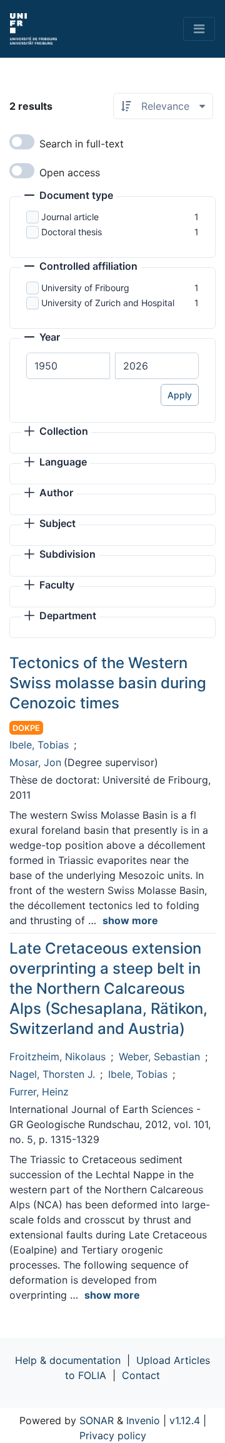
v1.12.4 (184, 1420)
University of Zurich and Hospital (107, 302)
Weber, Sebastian (159, 1056)
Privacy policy (112, 1435)
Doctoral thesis (71, 231)
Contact (141, 1375)
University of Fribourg (85, 287)
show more (130, 920)
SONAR (96, 1420)
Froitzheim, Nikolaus (57, 1056)
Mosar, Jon (35, 762)
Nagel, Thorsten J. (52, 1074)
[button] (69, 196)
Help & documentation (68, 1360)
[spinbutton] (68, 366)
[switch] (21, 141)
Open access (69, 172)
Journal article (70, 216)
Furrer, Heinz (39, 1091)
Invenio (143, 1420)
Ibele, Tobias (39, 744)
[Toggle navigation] (199, 29)
